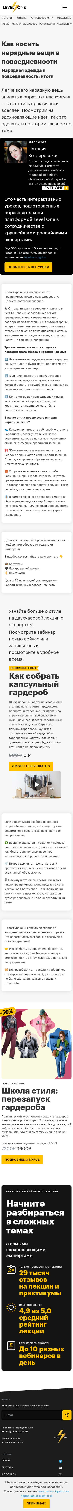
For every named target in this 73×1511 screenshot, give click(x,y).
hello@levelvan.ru (14, 1431)
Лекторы (7, 1467)
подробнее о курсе (22, 1159)
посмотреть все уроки (28, 267)
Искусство (30, 24)
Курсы (5, 1460)
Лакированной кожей (24, 568)
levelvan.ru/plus (35, 257)
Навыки (5, 24)
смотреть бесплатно (31, 766)
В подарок (8, 1474)
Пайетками (17, 573)
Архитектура (64, 24)
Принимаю (36, 1503)
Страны (22, 18)
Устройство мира (42, 18)
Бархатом (16, 564)
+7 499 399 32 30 (12, 1442)
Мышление (64, 18)
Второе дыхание (20, 863)
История (7, 18)
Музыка (17, 24)
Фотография (47, 24)
